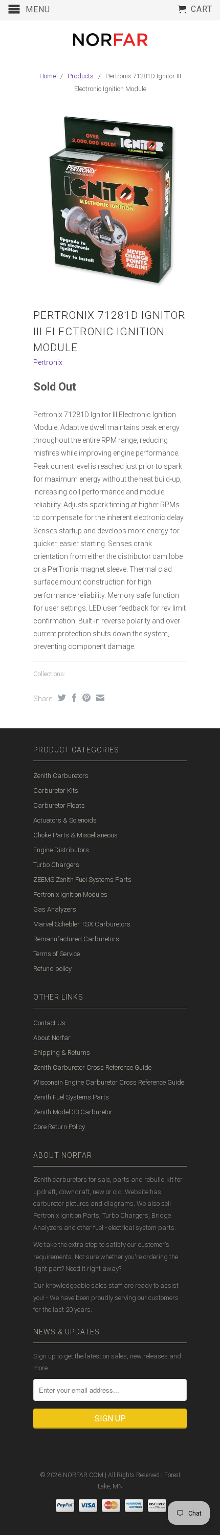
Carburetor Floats (59, 805)
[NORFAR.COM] (110, 37)
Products (81, 76)
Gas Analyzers (54, 909)
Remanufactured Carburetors (76, 939)
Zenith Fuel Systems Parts (71, 1097)
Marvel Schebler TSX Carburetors (81, 924)
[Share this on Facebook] (73, 698)
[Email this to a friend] (99, 698)
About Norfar (52, 1038)
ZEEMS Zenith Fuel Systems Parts (82, 879)
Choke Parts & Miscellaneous (75, 835)
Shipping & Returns (61, 1052)
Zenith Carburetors (61, 776)
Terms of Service (56, 954)
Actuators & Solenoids (65, 820)
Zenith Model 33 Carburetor (73, 1112)
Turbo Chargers (56, 865)
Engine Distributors (61, 850)
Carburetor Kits (55, 790)
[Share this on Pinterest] (85, 698)
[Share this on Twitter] (60, 698)
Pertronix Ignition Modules (70, 894)
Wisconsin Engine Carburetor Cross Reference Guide (108, 1082)
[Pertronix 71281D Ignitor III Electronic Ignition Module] (110, 202)
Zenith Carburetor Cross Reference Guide (92, 1067)
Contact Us (49, 1023)
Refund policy (52, 968)
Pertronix (47, 362)
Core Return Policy (59, 1127)
